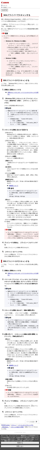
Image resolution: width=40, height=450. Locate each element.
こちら (4, 439)
